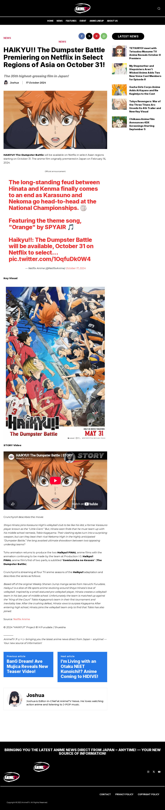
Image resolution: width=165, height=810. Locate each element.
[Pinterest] (96, 36)
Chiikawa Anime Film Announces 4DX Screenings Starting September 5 (142, 124)
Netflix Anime (21, 619)
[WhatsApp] (104, 36)
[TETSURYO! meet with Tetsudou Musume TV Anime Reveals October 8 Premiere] (119, 51)
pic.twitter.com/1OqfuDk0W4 (50, 258)
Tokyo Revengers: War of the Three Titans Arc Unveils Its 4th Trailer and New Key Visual (145, 106)
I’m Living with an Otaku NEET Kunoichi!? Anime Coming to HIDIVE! (79, 669)
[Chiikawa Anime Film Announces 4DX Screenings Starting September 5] (119, 122)
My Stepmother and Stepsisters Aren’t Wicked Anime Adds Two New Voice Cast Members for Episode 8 (145, 72)
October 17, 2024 (76, 268)
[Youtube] (159, 772)
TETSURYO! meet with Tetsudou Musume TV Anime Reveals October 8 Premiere (145, 53)
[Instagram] (148, 772)
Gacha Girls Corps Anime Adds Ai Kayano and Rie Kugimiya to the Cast (144, 90)
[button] (159, 8)
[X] (89, 36)
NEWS (7, 38)
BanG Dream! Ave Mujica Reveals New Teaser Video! (27, 666)
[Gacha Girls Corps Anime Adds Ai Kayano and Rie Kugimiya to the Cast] (119, 89)
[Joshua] (6, 82)
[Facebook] (81, 36)
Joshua (14, 82)
